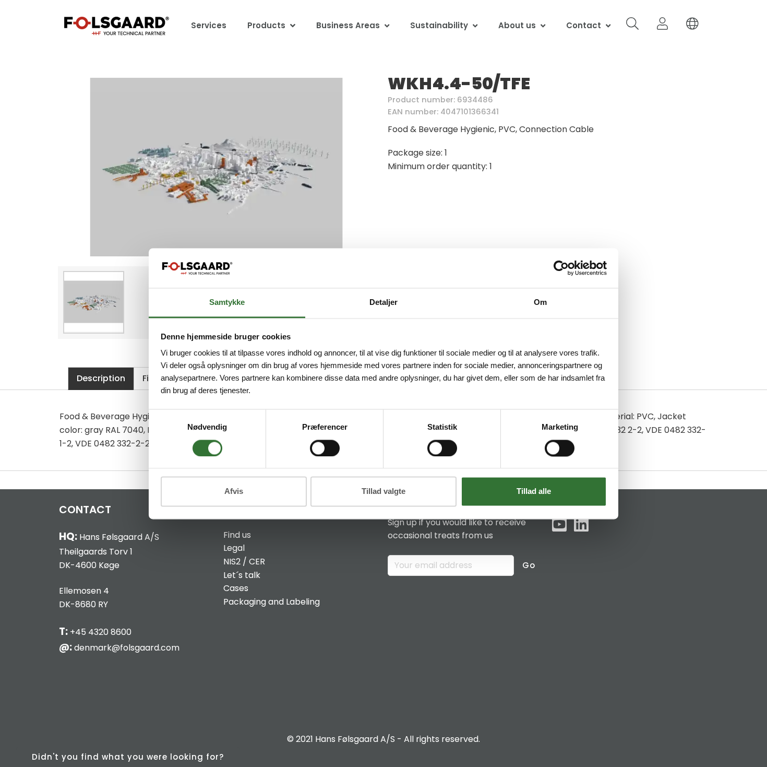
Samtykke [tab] (227, 302)
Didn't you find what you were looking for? (128, 756)
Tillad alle (534, 491)
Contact (583, 25)
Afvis (233, 491)
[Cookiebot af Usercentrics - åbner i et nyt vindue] (561, 268)
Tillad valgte (383, 491)
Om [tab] (540, 302)
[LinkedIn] (581, 525)
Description (101, 378)
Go (528, 565)
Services (208, 25)
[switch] (325, 448)
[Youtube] (559, 525)
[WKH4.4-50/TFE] (216, 167)
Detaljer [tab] (383, 302)
